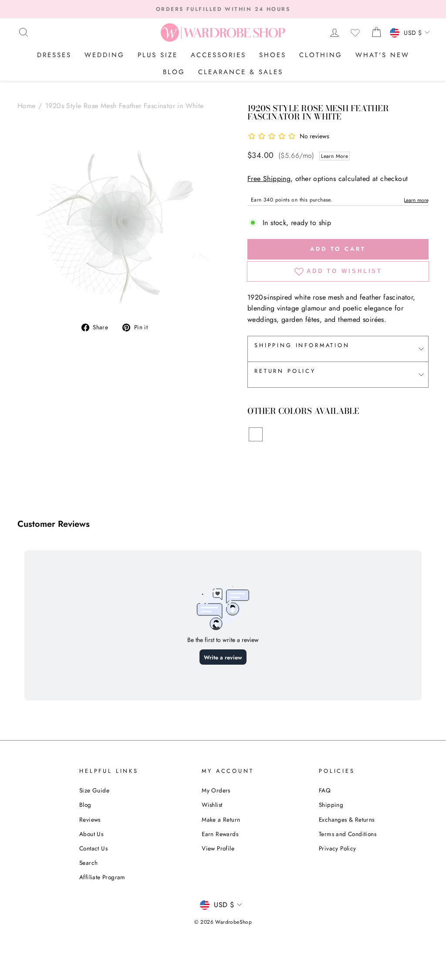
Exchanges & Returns (347, 819)
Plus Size (158, 55)
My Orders (216, 790)
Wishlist (212, 804)
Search (88, 862)
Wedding (104, 55)
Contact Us (93, 848)
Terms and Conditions (347, 834)
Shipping (331, 804)
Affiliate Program (102, 877)
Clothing (320, 55)
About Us (91, 834)
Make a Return (221, 819)
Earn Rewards (220, 834)
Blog (174, 72)
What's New (382, 55)
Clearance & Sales (240, 72)
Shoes (272, 55)
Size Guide (94, 790)
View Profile (218, 848)
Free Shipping (269, 179)
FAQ (325, 790)
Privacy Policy (337, 848)
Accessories (218, 55)
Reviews (90, 819)
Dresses (54, 55)
